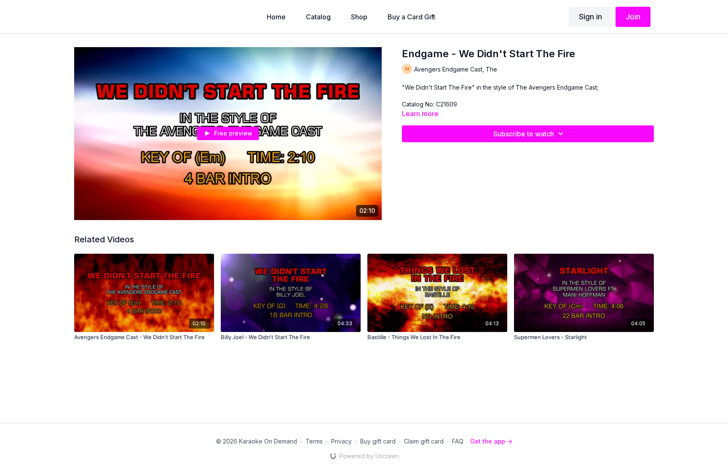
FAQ (457, 441)
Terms (314, 441)
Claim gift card (424, 441)
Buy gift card (378, 441)
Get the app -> (491, 441)
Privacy (341, 441)
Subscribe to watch (523, 134)
